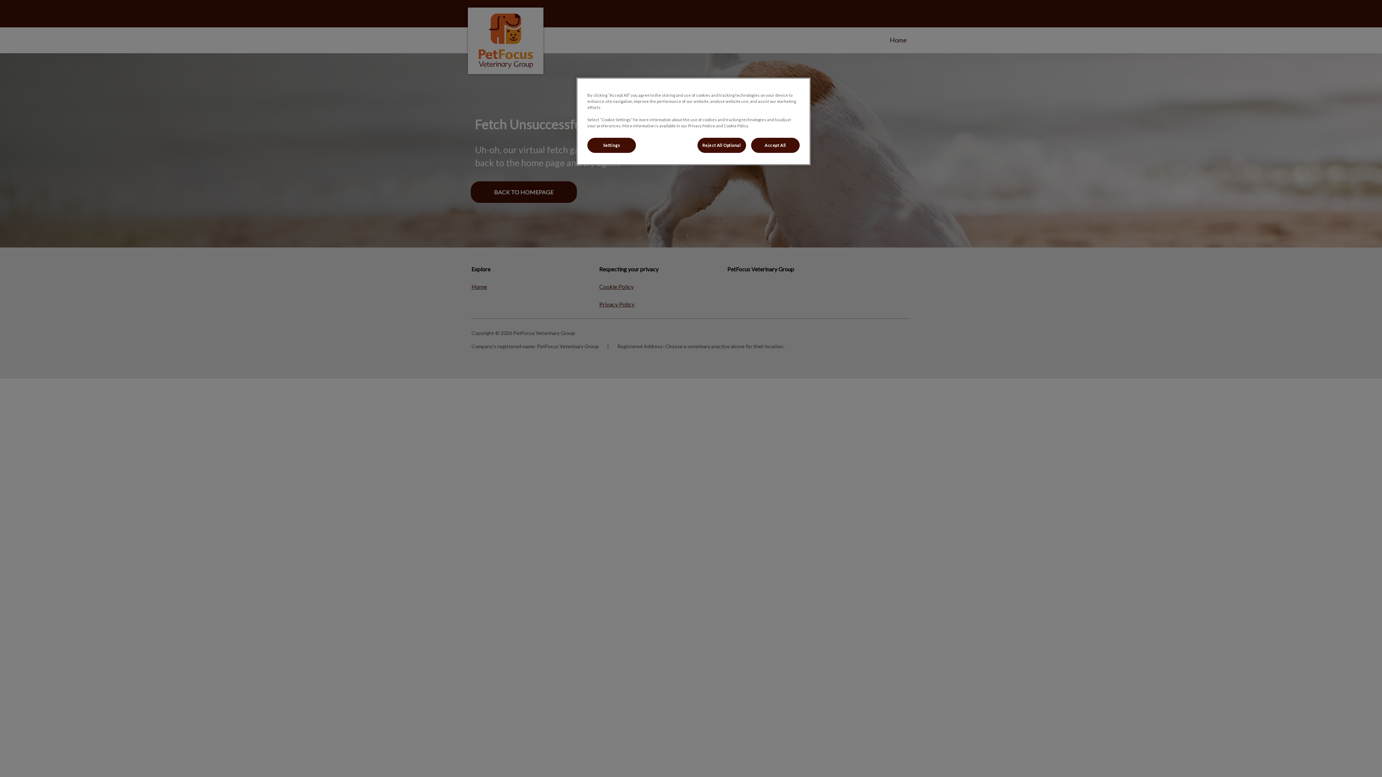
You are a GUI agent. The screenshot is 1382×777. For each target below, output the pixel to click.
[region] (693, 121)
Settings (611, 145)
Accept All (775, 145)
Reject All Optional (722, 145)
